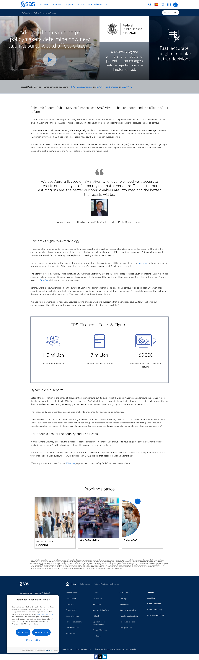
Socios (81, 4)
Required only (41, 632)
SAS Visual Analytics (81, 87)
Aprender (56, 4)
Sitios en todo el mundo (156, 4)
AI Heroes (70, 463)
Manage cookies (33, 640)
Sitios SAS (169, 4)
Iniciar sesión (175, 4)
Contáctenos (162, 4)
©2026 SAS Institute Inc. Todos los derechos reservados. (116, 649)
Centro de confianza (83, 649)
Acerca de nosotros (97, 4)
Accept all (23, 632)
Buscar (149, 4)
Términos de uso (66, 649)
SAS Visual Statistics (107, 87)
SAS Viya (127, 87)
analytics (143, 263)
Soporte (69, 4)
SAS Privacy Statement (45, 614)
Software (43, 4)
